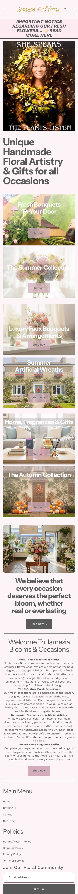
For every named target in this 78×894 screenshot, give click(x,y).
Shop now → (39, 623)
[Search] (65, 9)
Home (6, 801)
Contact (8, 814)
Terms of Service (13, 860)
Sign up (39, 888)
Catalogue (9, 807)
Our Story (9, 820)
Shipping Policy (13, 847)
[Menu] (4, 9)
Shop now (39, 232)
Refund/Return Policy (17, 841)
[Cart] (73, 9)
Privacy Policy (12, 854)
